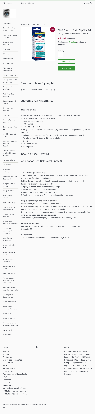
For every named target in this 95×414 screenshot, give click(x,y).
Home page (7, 23)
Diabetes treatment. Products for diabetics (10, 143)
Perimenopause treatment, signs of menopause (9, 280)
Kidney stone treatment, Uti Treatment (8, 231)
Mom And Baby (8, 63)
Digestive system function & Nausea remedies (9, 153)
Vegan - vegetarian (9, 75)
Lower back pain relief (8, 246)
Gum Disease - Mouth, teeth (10, 128)
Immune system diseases (8, 215)
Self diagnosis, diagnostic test (8, 296)
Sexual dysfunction (9, 302)
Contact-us (7, 357)
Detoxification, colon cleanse (10, 102)
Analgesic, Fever (8, 191)
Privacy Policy (9, 371)
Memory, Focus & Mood (9, 253)
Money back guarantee (12, 360)
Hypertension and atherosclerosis (9, 208)
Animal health (7, 330)
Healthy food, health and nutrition (10, 81)
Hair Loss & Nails (9, 160)
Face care (6, 49)
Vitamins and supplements (7, 69)
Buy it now (66, 68)
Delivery (6, 382)
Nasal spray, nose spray (9, 267)
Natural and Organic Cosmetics (10, 36)
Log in (23, 3)
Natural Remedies (9, 273)
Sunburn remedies (9, 318)
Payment (6, 377)
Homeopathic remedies (7, 197)
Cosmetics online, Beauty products (9, 29)
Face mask (6, 115)
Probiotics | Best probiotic (8, 95)
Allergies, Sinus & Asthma (9, 185)
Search (6, 351)
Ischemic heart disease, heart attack (10, 222)
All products (7, 335)
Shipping (72, 42)
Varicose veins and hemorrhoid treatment (10, 324)
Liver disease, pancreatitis (7, 239)
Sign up (31, 3)
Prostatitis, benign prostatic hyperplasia (10, 289)
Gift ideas (6, 54)
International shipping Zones (15, 388)
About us (6, 354)
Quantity (61, 51)
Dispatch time (8, 363)
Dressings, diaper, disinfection (9, 88)
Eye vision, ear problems (8, 109)
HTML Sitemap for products (14, 391)
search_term (8, 385)
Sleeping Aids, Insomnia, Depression (10, 307)
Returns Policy (9, 368)
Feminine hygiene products (9, 121)
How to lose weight (10, 202)
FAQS (5, 366)
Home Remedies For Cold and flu (10, 178)
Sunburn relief (8, 313)
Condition (7, 380)
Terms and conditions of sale (15, 374)
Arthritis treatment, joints (9, 135)
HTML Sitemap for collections (15, 394)
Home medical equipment (8, 171)
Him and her (7, 165)
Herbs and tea (8, 59)
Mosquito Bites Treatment (8, 260)
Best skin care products (8, 43)
